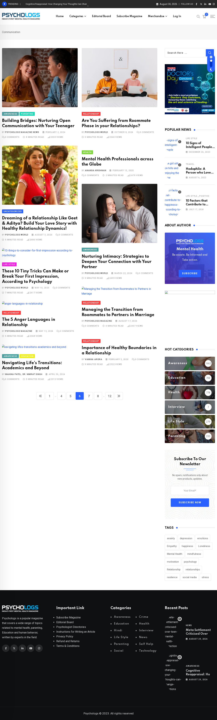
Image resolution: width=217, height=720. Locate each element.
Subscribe (190, 273)
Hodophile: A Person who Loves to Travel (199, 172)
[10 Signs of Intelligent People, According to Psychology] (173, 145)
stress (205, 577)
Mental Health (174, 553)
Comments (12, 137)
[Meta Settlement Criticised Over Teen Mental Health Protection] (173, 631)
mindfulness (194, 553)
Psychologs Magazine (98, 321)
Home (60, 16)
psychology (190, 561)
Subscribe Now (190, 502)
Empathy (172, 546)
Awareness (193, 666)
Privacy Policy (64, 636)
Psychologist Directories (71, 627)
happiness (187, 546)
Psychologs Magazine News (22, 132)
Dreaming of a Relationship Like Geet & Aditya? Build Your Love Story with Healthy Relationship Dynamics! (39, 223)
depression (186, 538)
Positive (204, 196)
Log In (177, 16)
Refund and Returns (68, 641)
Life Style (191, 138)
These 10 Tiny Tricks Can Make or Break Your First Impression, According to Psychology (35, 276)
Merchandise (156, 16)
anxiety (171, 538)
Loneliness (204, 546)
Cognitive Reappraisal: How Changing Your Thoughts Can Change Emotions (62, 4)
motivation (173, 561)
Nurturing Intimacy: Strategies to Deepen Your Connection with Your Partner (116, 261)
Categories (76, 16)
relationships (193, 569)
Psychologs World (96, 132)
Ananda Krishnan (95, 170)
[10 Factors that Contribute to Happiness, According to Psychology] (173, 202)
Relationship (174, 569)
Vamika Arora (93, 359)
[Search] (198, 16)
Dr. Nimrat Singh (32, 374)
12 (109, 396)
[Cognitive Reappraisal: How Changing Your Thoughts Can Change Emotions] (173, 672)
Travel (190, 164)
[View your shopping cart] (204, 16)
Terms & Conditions (68, 646)
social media (190, 577)
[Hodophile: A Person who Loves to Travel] (173, 170)
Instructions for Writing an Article (75, 631)
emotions (202, 538)
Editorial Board (101, 16)
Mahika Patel (13, 374)
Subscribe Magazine (129, 16)
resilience (172, 577)
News (189, 625)
